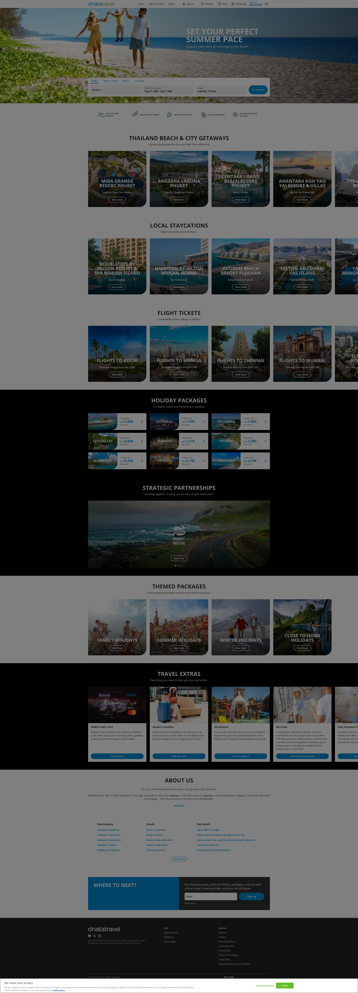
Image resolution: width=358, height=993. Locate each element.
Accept (285, 985)
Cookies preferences (265, 985)
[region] (179, 985)
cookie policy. (59, 990)
